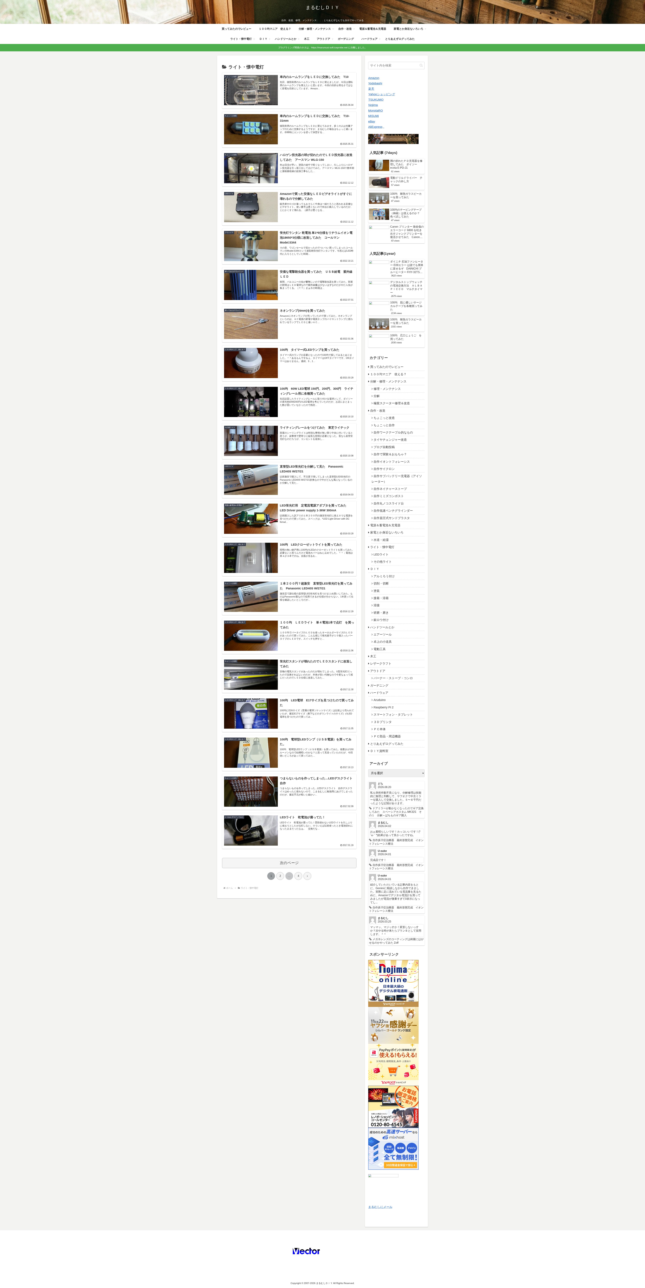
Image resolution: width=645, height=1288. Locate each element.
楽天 (371, 88)
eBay (371, 121)
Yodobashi (375, 83)
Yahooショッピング (381, 94)
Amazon (373, 78)
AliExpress (375, 127)
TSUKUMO (375, 99)
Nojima (373, 105)
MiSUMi (373, 116)
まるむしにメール (380, 1207)
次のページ (289, 863)
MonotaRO (375, 110)
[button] (421, 65)
